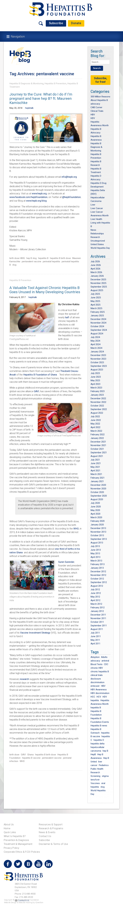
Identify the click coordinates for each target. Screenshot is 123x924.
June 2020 (96, 506)
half (67, 317)
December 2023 (98, 355)
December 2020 (98, 485)
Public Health (97, 768)
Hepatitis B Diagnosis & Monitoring (26, 83)
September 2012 (99, 582)
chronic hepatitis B (100, 671)
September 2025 (99, 286)
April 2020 (95, 513)
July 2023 (95, 373)
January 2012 (97, 611)
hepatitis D (99, 740)
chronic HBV (97, 668)
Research (95, 237)
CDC (106, 664)
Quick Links (10, 832)
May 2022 (95, 423)
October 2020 (97, 492)
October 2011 (97, 622)
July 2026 (95, 261)
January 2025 (97, 315)
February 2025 (98, 312)
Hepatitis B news (99, 725)
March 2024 (96, 348)
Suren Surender (66, 562)
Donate (76, 23)
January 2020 (97, 524)
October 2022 (97, 405)
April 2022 (95, 427)
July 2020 (95, 503)
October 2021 (97, 449)
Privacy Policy (11, 847)
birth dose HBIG (17, 258)
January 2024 (97, 351)
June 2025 (96, 297)
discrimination (97, 682)
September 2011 (99, 625)
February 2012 (98, 607)
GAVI (36, 391)
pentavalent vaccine (31, 261)
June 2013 (96, 550)
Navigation (18, 36)
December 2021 (98, 441)
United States (97, 244)
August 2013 (97, 542)
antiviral (105, 660)
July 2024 (95, 337)
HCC (93, 696)
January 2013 (97, 568)
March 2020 (96, 517)
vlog (14, 264)
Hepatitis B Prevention (55, 83)
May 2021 (95, 467)
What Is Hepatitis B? (15, 836)
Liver (93, 204)
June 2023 (96, 376)
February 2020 (98, 521)
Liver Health (96, 219)
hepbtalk (29, 108)
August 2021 (97, 456)
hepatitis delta (97, 743)
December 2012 (98, 571)
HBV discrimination (100, 693)
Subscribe (56, 23)
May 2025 (95, 301)
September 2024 (99, 330)
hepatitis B (43, 258)
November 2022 (98, 402)
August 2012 (97, 586)
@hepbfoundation (71, 197)
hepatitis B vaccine (31, 758)
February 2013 (98, 564)
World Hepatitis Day (100, 248)
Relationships (97, 233)
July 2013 (95, 546)
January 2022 (97, 438)
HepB (93, 754)
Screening (95, 776)
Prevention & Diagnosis (16, 840)
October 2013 (97, 535)
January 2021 (97, 481)
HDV (93, 118)
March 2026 (96, 272)
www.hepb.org (39, 193)
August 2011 (97, 629)
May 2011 (95, 640)
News (93, 230)
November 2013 (98, 531)
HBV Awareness (99, 689)
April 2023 (95, 384)
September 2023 (99, 366)
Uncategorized (98, 240)
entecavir (95, 686)
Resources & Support (50, 824)
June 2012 (96, 593)
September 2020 (99, 495)
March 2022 (96, 431)
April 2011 (95, 643)
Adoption (95, 657)
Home (7, 828)
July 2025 (95, 294)
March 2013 (96, 560)
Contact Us (45, 836)
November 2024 (98, 322)
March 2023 (96, 387)
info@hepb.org (69, 176)
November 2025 (98, 283)
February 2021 (98, 477)
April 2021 (95, 470)
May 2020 (95, 510)
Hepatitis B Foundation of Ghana (40, 374)
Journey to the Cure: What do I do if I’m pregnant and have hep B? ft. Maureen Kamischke (40, 98)
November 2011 (98, 618)
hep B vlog (31, 258)
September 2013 (99, 539)
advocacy (95, 103)
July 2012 (95, 589)
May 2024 (95, 340)
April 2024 (95, 344)
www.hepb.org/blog (36, 200)
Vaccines (95, 783)
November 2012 (98, 575)
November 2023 (98, 358)
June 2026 (96, 265)
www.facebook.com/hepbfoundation (28, 197)
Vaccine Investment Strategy (35, 632)
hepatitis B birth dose (60, 258)
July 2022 (95, 416)
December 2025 (98, 279)
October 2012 (97, 578)
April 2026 (95, 268)
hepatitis (95, 700)
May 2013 (95, 553)
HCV (99, 696)
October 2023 (97, 362)
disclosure (96, 678)
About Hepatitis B (99, 100)
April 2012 (95, 600)
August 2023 (97, 369)
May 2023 (95, 380)
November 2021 (98, 445)
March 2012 (96, 604)
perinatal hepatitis (51, 261)
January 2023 (97, 395)
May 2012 (95, 596)
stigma (105, 776)
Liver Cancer (97, 208)
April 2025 (95, 304)
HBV (93, 114)
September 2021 (99, 452)
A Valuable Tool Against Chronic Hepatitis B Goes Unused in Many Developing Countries (44, 290)
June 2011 (96, 636)
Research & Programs (51, 828)
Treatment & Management (18, 844)
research (24, 679)
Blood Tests (96, 664)
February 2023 (98, 391)
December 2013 (98, 528)
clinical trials (97, 675)
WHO (76, 528)
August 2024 (97, 333)
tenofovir (95, 779)
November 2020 (98, 488)
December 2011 (98, 614)
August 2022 (97, 413)
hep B (105, 750)
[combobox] (100, 62)
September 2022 (99, 409)
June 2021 (96, 463)
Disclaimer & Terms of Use (53, 844)
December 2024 (98, 319)
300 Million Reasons (100, 96)
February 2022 (98, 434)
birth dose (14, 754)
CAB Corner (96, 107)
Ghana (30, 754)
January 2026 (97, 276)
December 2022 (98, 398)
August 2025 (97, 290)
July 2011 (95, 632)
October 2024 (97, 326)
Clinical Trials (97, 111)
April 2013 (95, 557)
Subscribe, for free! (100, 80)
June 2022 (96, 420)
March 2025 (96, 308)
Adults (104, 657)
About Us (9, 824)
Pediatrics (104, 765)
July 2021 (95, 459)
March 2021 (96, 474)
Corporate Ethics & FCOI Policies (22, 851)
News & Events (47, 832)
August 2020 (97, 499)
